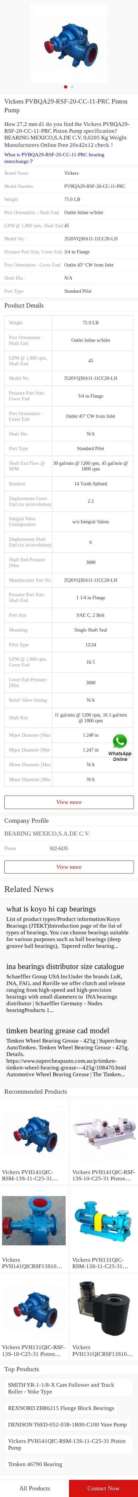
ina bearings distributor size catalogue (65, 966)
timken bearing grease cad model (57, 1030)
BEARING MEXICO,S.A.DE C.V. (47, 833)
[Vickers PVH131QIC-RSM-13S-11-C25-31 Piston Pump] (104, 1253)
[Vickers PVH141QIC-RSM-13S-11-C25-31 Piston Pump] (34, 1165)
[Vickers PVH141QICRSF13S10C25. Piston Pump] (34, 1253)
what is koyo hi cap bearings (51, 909)
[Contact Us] (120, 748)
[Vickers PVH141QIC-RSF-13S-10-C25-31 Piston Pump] (104, 1165)
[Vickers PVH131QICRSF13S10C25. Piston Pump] (104, 1340)
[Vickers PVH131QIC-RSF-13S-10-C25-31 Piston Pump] (34, 1340)
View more (69, 802)
